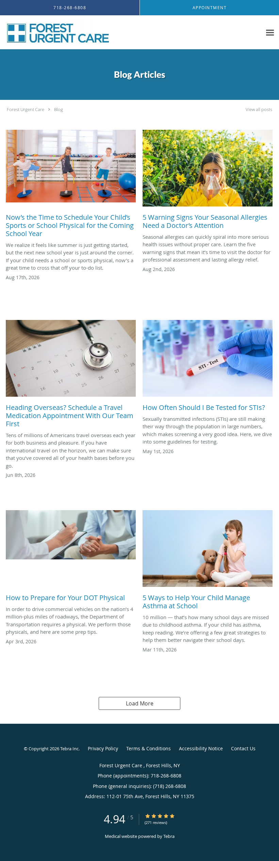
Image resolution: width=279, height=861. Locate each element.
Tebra (169, 836)
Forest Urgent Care (26, 109)
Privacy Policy (103, 748)
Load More (139, 703)
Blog (58, 109)
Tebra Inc (69, 749)
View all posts (259, 109)
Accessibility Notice (201, 748)
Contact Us (243, 748)
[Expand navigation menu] (270, 32)
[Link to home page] (56, 32)
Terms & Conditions (148, 748)
